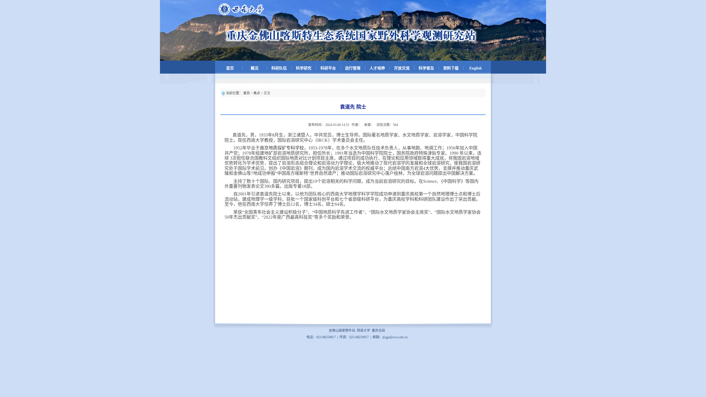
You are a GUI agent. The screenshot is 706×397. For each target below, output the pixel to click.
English (475, 68)
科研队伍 (279, 68)
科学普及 (426, 68)
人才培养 (377, 68)
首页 (230, 68)
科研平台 (328, 68)
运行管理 (352, 68)
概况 (254, 68)
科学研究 (303, 68)
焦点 (256, 93)
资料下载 (451, 68)
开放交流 (402, 68)
